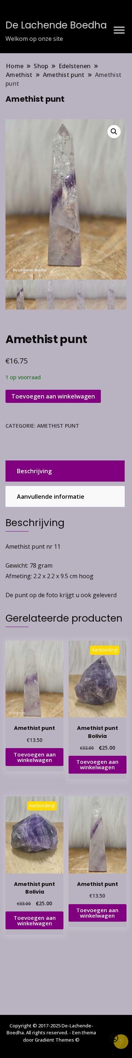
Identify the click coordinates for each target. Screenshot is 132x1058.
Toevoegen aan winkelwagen (53, 396)
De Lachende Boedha (56, 25)
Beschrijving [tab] (34, 471)
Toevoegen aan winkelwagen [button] (35, 757)
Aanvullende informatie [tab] (50, 497)
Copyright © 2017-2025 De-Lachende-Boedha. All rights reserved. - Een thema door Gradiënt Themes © (51, 1032)
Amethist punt (58, 425)
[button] (114, 131)
